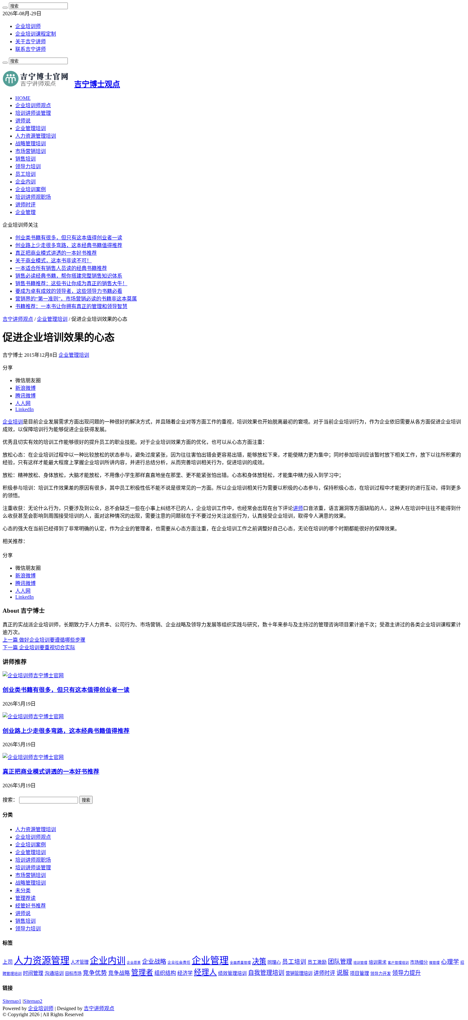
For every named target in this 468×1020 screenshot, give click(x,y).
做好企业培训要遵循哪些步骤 (44, 640)
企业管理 (25, 212)
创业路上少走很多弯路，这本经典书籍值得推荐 (68, 245)
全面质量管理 (240, 962)
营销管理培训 (299, 973)
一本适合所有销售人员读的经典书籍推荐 (61, 268)
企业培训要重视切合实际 (39, 647)
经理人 (205, 972)
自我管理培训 (266, 972)
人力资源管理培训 (35, 136)
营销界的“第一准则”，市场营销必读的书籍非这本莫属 (76, 298)
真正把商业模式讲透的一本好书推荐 (56, 253)
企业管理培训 (30, 128)
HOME (23, 98)
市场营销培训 (30, 151)
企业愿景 (134, 962)
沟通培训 (54, 973)
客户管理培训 (398, 962)
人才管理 (80, 962)
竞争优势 (95, 972)
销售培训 (25, 159)
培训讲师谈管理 (33, 113)
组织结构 (165, 973)
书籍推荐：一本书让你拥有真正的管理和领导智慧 (71, 306)
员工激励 (317, 962)
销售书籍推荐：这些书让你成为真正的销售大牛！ (71, 283)
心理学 (450, 961)
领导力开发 (380, 973)
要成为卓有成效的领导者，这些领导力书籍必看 (68, 291)
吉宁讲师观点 (18, 319)
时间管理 (33, 973)
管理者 (142, 972)
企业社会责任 (178, 962)
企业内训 (25, 181)
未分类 (23, 890)
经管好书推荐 (30, 905)
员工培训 (25, 174)
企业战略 (154, 961)
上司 (8, 962)
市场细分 (419, 962)
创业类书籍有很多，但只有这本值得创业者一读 (68, 237)
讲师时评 (25, 204)
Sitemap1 (12, 1001)
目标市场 (73, 973)
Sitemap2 (33, 1001)
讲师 (298, 508)
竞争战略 (119, 973)
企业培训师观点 (33, 105)
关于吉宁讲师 (30, 41)
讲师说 (23, 120)
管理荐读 (25, 898)
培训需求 (377, 962)
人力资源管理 (41, 960)
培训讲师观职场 (33, 197)
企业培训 (13, 421)
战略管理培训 (30, 143)
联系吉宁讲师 (30, 49)
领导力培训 (28, 166)
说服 (343, 972)
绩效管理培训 (232, 973)
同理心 (274, 962)
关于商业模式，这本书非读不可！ (53, 260)
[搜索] (5, 8)
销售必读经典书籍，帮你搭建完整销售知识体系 (68, 276)
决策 (259, 961)
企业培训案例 (30, 189)
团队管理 (340, 961)
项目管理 (359, 973)
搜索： (10, 800)
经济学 (185, 973)
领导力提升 (406, 973)
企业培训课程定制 (35, 34)
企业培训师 (28, 26)
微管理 (434, 962)
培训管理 (360, 962)
